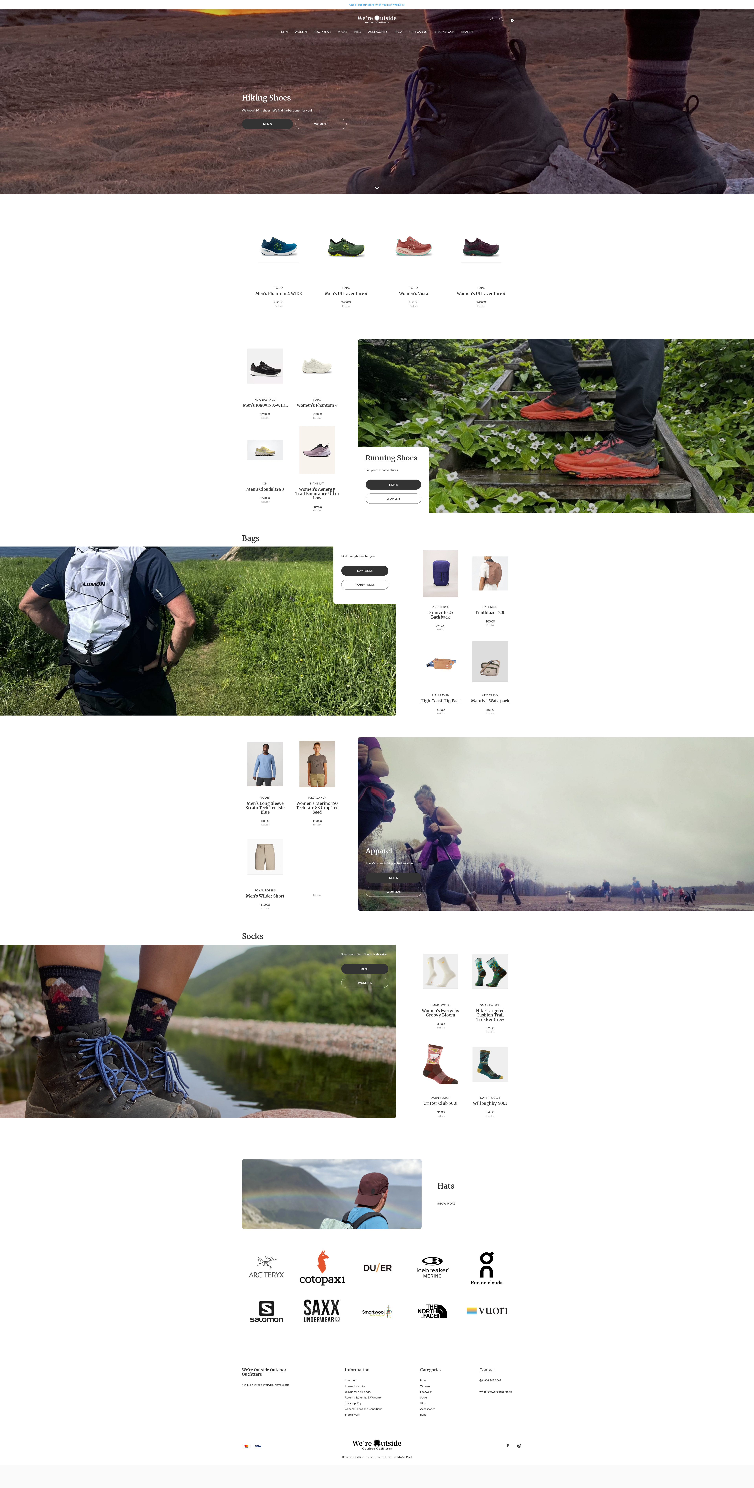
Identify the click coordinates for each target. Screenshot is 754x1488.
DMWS (399, 1457)
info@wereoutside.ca (498, 1391)
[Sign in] (491, 19)
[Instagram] (519, 1446)
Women (301, 31)
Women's (321, 124)
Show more (446, 1203)
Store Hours (352, 1414)
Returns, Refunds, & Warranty (363, 1397)
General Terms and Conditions (363, 1408)
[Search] (501, 19)
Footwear (322, 31)
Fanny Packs (364, 584)
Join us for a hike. (355, 1386)
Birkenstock (444, 31)
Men (284, 31)
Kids (357, 31)
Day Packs (364, 570)
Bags (398, 31)
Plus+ (409, 1457)
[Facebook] (508, 1446)
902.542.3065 (492, 1380)
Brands (467, 31)
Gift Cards (418, 31)
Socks (342, 31)
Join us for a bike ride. (358, 1391)
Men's (267, 124)
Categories (430, 1369)
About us (350, 1380)
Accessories (378, 31)
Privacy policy (353, 1403)
